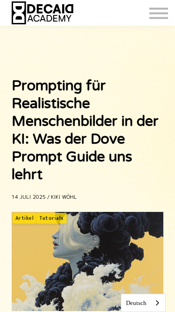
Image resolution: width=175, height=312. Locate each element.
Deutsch (136, 302)
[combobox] (143, 303)
